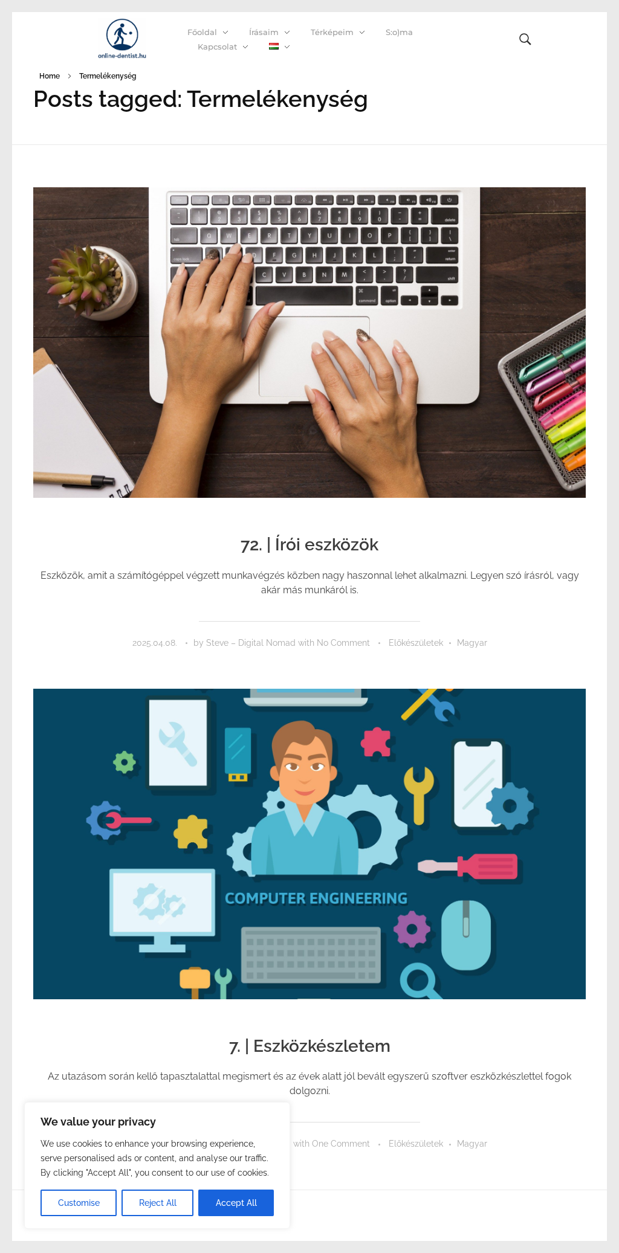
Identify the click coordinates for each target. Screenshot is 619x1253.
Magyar (472, 643)
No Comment (343, 643)
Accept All (236, 1203)
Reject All (158, 1203)
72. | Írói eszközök (309, 545)
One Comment (341, 1143)
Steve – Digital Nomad (252, 643)
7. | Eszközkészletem (310, 1046)
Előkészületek (416, 643)
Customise (79, 1203)
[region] (157, 1165)
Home (49, 76)
